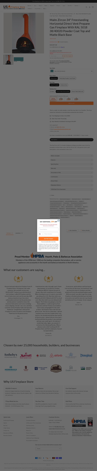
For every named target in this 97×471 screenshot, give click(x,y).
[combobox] (41, 234)
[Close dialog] (59, 221)
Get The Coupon (48, 238)
